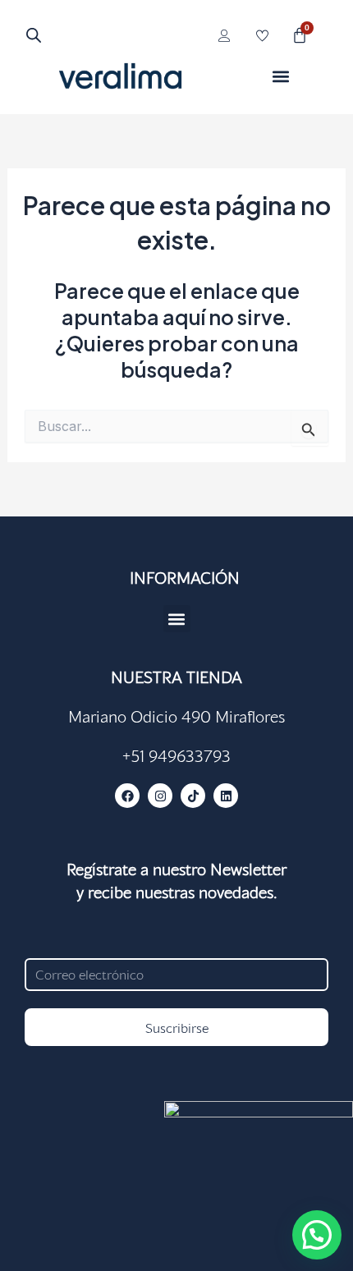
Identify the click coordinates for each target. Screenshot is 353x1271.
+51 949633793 (176, 755)
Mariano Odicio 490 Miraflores (176, 716)
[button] (281, 75)
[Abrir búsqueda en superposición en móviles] (33, 35)
